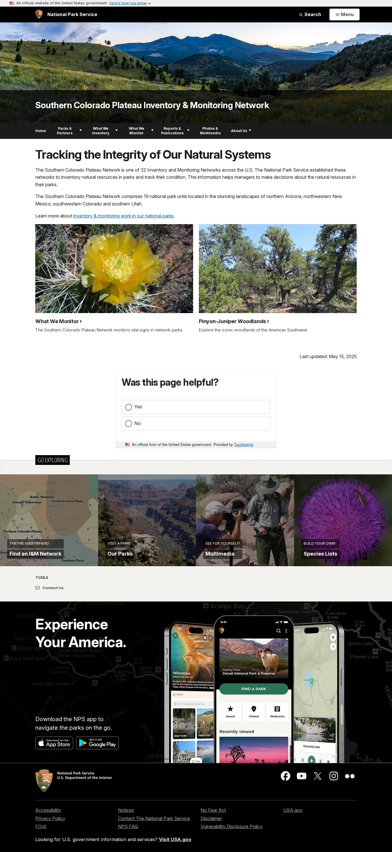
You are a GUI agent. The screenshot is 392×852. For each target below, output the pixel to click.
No (137, 423)
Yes (138, 406)
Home (40, 131)
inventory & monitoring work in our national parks (123, 216)
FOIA (40, 826)
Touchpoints (243, 444)
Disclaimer (211, 818)
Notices (126, 810)
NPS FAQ (128, 826)
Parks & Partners (65, 130)
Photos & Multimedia (210, 130)
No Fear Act (213, 810)
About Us (239, 131)
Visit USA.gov (175, 839)
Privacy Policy (50, 818)
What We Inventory (100, 130)
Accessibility (48, 810)
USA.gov (292, 810)
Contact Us (53, 587)
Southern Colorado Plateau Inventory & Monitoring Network (152, 105)
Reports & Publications (172, 130)
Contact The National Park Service (154, 818)
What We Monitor (136, 130)
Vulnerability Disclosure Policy (232, 826)
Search (312, 14)
